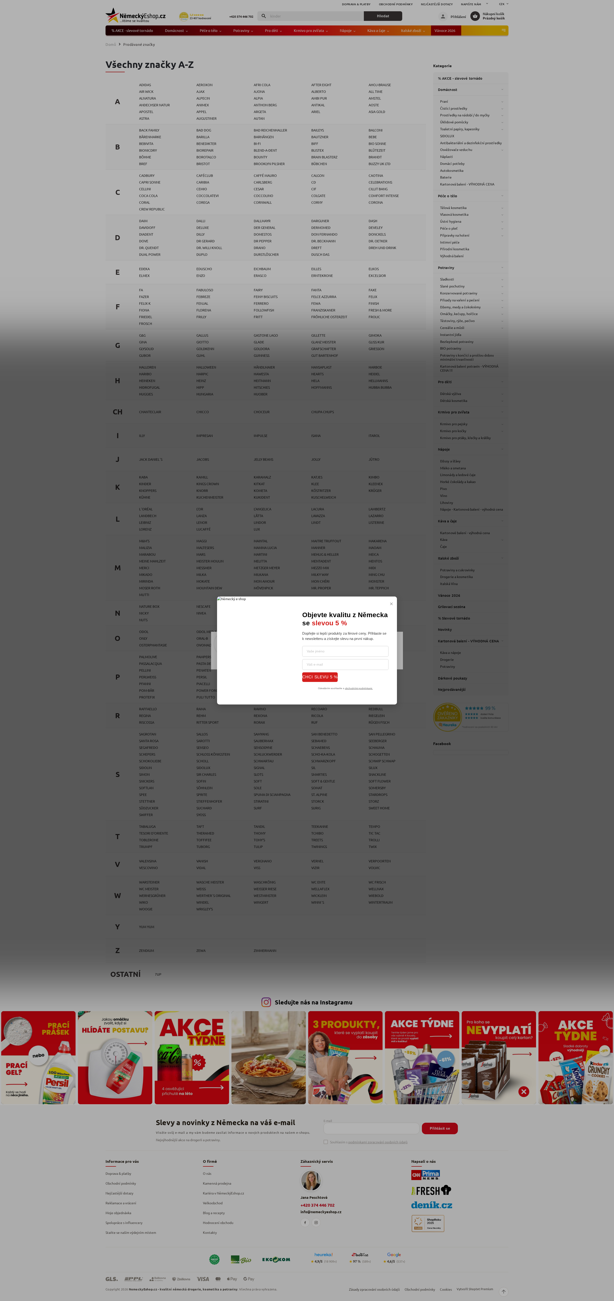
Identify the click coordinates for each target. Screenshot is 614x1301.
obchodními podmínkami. (359, 688)
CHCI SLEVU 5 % (320, 677)
